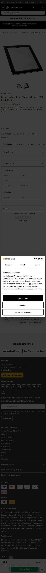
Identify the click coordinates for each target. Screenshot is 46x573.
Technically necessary (23, 312)
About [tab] (37, 265)
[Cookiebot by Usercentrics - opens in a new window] (34, 259)
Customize (22, 305)
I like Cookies (23, 298)
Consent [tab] (8, 265)
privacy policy (32, 286)
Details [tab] (23, 265)
